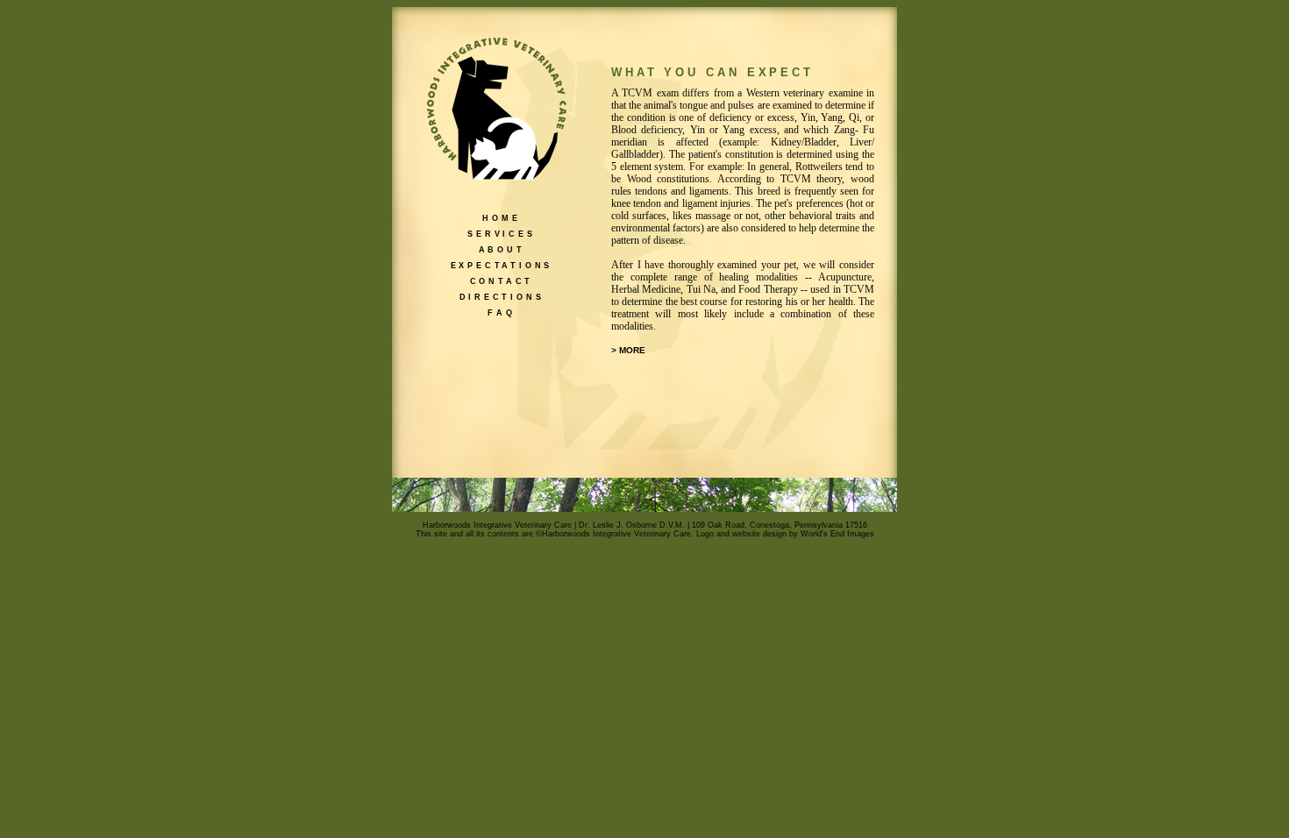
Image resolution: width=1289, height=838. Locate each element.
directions (502, 296)
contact (502, 280)
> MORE (628, 350)
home (501, 217)
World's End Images (837, 533)
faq (501, 312)
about (502, 249)
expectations (502, 265)
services (501, 233)
